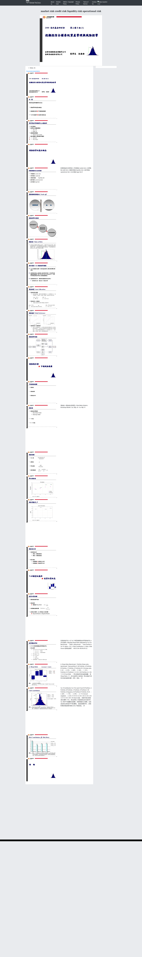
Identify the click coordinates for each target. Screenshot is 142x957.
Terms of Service (85, 3)
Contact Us (94, 3)
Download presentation (33, 71)
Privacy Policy (78, 3)
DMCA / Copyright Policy (68, 3)
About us (52, 3)
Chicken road (58, 3)
